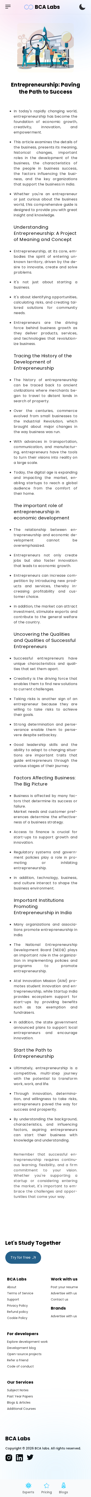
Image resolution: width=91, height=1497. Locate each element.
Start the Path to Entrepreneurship (34, 1053)
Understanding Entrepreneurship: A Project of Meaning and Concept (45, 233)
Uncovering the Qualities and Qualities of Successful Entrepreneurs (45, 640)
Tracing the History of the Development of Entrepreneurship (43, 362)
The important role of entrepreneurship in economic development (41, 511)
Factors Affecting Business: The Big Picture (45, 781)
